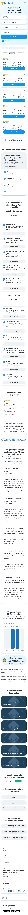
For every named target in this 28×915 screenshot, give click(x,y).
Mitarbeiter (8, 408)
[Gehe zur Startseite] (7, 3)
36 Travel (6, 403)
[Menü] (25, 3)
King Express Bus (21, 439)
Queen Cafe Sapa (12, 439)
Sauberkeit (8, 414)
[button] (23, 19)
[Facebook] (7, 898)
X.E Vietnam (4, 440)
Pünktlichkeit (9, 411)
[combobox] (14, 17)
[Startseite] (3, 48)
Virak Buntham (19, 440)
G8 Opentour (11, 440)
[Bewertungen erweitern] (23, 409)
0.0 (13, 408)
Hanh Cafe (4, 439)
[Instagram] (3, 898)
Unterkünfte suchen (10, 40)
